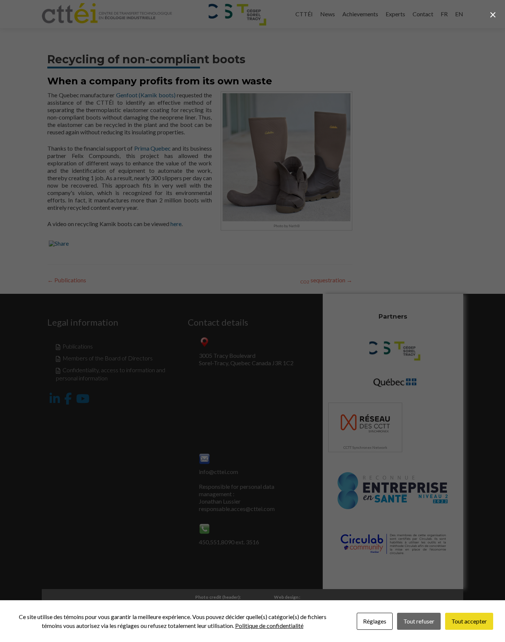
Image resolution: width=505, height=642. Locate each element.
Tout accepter (469, 621)
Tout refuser (418, 621)
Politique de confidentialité (269, 625)
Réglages (374, 621)
